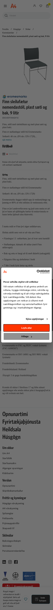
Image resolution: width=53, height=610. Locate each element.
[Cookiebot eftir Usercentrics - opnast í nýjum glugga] (37, 272)
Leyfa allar (26, 328)
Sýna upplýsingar (35, 319)
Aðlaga (24, 336)
